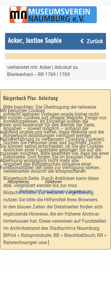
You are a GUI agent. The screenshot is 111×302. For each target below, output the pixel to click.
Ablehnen (53, 181)
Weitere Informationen (42, 191)
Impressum (80, 191)
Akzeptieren (18, 181)
